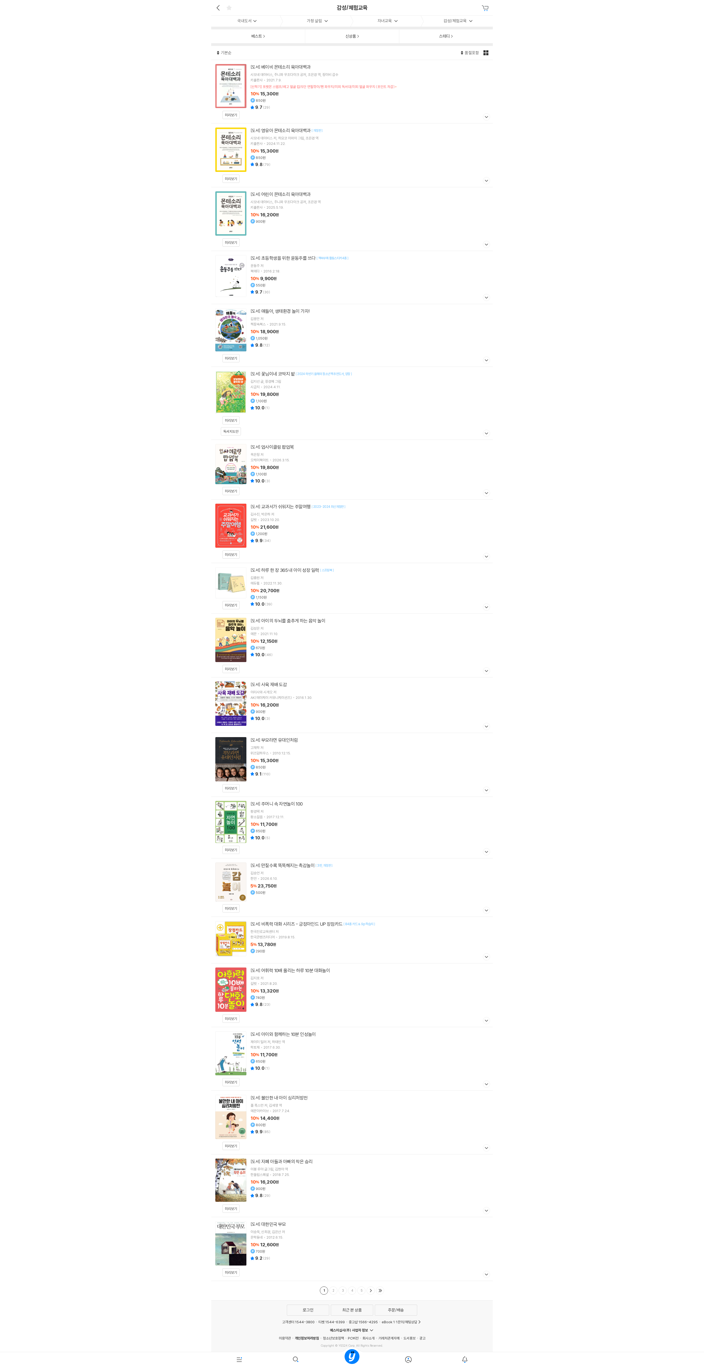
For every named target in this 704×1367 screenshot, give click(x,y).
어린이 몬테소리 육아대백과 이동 (352, 219)
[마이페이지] (408, 1359)
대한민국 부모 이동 (352, 1249)
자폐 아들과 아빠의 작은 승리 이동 (352, 1186)
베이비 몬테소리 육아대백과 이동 (352, 91)
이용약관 (285, 1338)
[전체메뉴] (239, 1359)
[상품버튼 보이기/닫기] (486, 117)
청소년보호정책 (333, 1338)
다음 (371, 1290)
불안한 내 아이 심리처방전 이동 (352, 1122)
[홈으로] (352, 1359)
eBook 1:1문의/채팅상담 (399, 1322)
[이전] (217, 8)
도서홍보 (409, 1338)
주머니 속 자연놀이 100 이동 (352, 827)
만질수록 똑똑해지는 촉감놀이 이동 (352, 887)
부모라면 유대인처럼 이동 (352, 764)
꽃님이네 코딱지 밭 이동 (352, 403)
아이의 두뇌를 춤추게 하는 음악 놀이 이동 (352, 645)
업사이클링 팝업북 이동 (352, 469)
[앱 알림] (464, 1359)
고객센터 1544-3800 (298, 1322)
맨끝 (380, 1290)
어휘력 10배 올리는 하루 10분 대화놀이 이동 (352, 995)
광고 (422, 1338)
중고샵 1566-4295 (363, 1322)
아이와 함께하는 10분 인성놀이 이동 (352, 1058)
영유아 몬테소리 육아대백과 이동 (352, 155)
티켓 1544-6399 (331, 1322)
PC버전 (353, 1338)
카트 (486, 8)
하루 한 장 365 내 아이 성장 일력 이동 (352, 588)
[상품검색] (295, 1359)
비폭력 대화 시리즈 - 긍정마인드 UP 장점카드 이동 (352, 940)
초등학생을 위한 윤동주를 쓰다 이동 (352, 277)
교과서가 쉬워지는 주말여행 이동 (352, 531)
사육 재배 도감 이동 (352, 705)
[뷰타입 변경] (486, 53)
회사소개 (368, 1338)
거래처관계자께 (389, 1338)
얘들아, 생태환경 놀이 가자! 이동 (352, 335)
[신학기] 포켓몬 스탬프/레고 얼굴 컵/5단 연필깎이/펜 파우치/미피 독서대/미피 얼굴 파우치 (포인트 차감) (323, 86)
